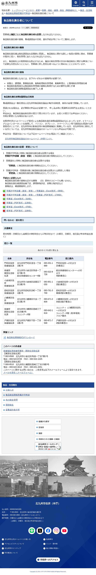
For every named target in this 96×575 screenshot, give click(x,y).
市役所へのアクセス (49, 560)
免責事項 (49, 539)
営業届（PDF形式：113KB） (19, 203)
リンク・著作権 (52, 544)
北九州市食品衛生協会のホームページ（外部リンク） (29, 139)
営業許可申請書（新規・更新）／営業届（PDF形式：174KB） (34, 195)
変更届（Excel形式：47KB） (19, 207)
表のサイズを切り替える (48, 250)
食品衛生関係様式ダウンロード (21, 337)
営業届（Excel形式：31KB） (19, 199)
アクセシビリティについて (14, 544)
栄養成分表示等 (13, 410)
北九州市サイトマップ (13, 548)
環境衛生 (10, 405)
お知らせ (10, 390)
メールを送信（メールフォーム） (18, 373)
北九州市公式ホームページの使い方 (18, 539)
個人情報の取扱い (52, 548)
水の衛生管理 (12, 400)
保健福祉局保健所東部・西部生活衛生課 (21, 351)
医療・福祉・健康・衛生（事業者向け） (60, 10)
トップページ (18, 10)
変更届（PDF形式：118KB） (19, 211)
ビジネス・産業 (33, 10)
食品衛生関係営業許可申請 (18, 13)
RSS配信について (11, 553)
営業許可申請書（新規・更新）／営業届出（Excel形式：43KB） (35, 191)
